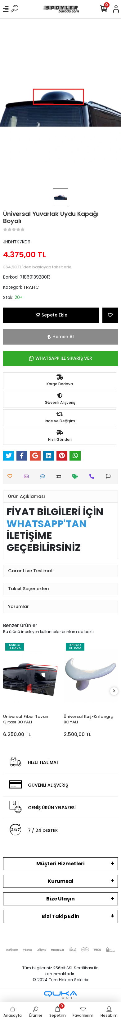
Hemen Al (63, 336)
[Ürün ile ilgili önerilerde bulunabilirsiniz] (109, 476)
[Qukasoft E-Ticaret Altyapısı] (60, 995)
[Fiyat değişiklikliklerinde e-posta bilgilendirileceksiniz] (77, 476)
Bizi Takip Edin (60, 916)
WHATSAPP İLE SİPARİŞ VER (63, 358)
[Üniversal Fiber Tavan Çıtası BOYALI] (30, 676)
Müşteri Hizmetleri (60, 863)
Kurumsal (61, 881)
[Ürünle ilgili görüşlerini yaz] (44, 476)
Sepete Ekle (54, 315)
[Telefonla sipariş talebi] (93, 476)
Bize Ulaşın (60, 898)
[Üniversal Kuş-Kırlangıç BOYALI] (91, 676)
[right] (114, 691)
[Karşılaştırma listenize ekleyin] (60, 476)
